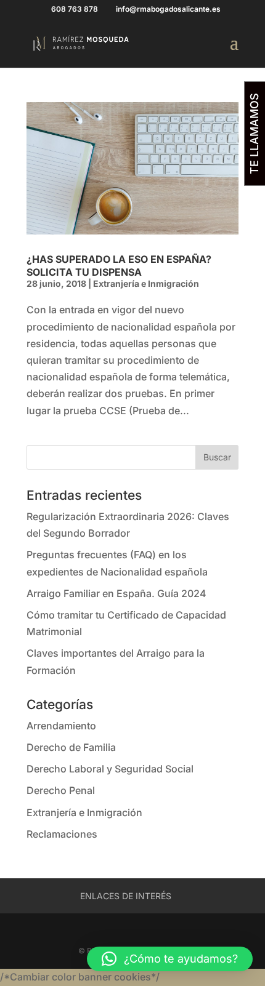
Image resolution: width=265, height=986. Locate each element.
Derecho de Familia (71, 747)
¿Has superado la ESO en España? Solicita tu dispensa (118, 265)
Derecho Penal (60, 790)
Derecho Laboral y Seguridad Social (110, 769)
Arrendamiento (61, 725)
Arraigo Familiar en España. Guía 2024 (116, 593)
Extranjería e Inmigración (146, 283)
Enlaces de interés (125, 896)
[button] (170, 959)
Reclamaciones (61, 834)
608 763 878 (74, 9)
